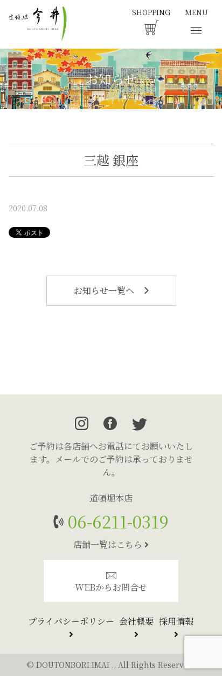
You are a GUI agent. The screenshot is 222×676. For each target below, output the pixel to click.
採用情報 (176, 621)
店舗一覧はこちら (108, 544)
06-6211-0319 (116, 521)
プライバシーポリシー (71, 621)
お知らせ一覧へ (105, 290)
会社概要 (136, 621)
